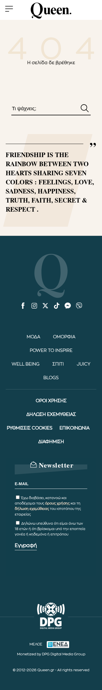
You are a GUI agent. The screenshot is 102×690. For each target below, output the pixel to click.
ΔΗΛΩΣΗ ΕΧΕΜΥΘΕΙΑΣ (51, 414)
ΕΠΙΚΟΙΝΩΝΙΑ (75, 428)
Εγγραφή (26, 545)
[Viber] (79, 306)
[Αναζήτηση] (85, 109)
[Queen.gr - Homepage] (51, 10)
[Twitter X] (45, 306)
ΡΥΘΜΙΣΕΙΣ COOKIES (29, 428)
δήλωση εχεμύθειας (32, 508)
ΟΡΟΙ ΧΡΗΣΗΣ (51, 401)
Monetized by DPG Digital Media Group (51, 654)
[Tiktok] (56, 306)
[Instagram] (34, 306)
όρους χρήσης (57, 503)
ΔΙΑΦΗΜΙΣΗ (51, 441)
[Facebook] (23, 306)
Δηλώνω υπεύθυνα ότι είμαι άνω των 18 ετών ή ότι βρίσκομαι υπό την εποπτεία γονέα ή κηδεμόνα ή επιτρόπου (50, 529)
